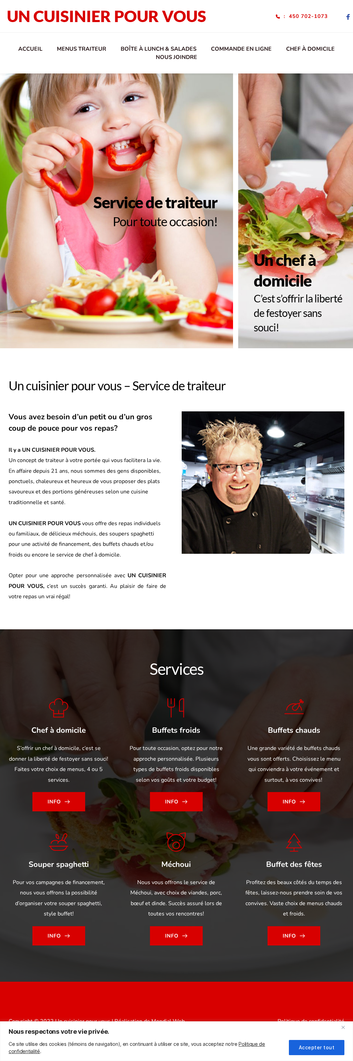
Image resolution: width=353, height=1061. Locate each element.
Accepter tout (316, 1047)
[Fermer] (346, 1027)
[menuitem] (30, 49)
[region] (176, 1041)
